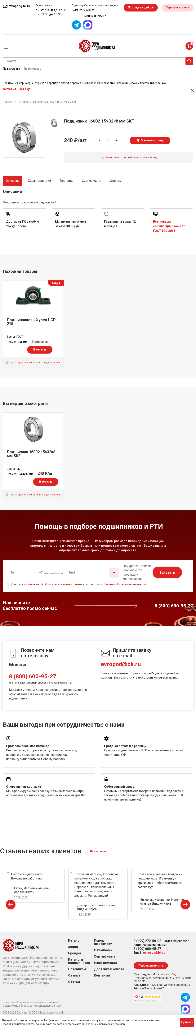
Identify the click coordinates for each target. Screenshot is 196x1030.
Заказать (167, 572)
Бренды (74, 953)
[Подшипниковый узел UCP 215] (33, 297)
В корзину (39, 349)
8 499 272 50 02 (83, 10)
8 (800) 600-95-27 (32, 676)
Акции (73, 947)
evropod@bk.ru (121, 664)
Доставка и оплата (109, 969)
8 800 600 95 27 (95, 16)
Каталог (74, 940)
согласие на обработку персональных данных (53, 584)
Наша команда (105, 962)
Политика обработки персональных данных (30, 1002)
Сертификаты (105, 956)
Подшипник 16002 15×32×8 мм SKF (31, 454)
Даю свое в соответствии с (79, 584)
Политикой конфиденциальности (126, 584)
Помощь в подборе (141, 7)
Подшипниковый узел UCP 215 (31, 322)
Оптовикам (77, 969)
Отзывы (74, 975)
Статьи (74, 981)
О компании (103, 950)
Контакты (102, 975)
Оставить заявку (16, 89)
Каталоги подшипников (79, 961)
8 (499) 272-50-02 (147, 941)
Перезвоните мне (177, 7)
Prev (10, 905)
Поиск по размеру (103, 942)
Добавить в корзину (150, 140)
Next (185, 905)
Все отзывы (98, 851)
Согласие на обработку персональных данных (32, 1005)
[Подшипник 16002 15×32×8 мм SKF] (33, 429)
